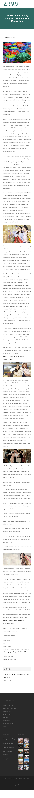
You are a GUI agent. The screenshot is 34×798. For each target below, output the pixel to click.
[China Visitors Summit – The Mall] (26, 745)
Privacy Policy (7, 759)
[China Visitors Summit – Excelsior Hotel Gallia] (21, 745)
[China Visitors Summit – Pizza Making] (21, 762)
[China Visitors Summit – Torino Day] (21, 751)
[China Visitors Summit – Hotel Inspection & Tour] (26, 762)
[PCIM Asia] (26, 767)
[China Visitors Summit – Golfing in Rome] (21, 756)
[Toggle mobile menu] (30, 5)
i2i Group (5, 37)
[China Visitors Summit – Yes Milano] (26, 751)
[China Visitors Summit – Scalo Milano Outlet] (26, 756)
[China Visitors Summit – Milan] (21, 740)
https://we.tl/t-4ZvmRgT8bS (21, 610)
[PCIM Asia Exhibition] (26, 740)
